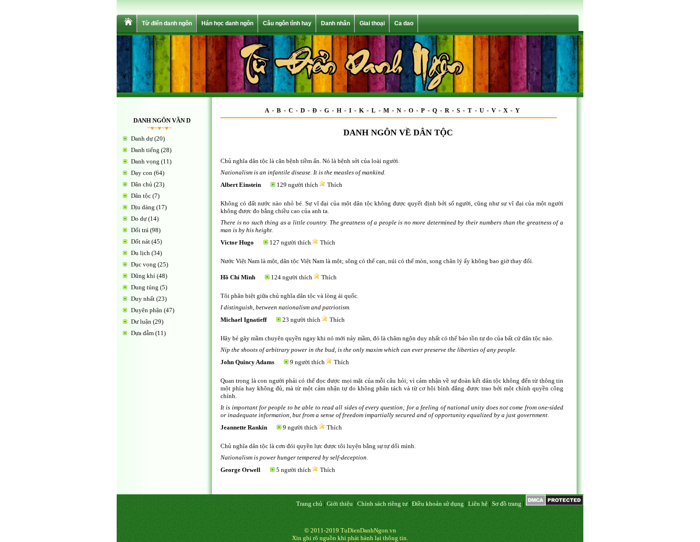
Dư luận (141, 321)
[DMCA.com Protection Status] (554, 503)
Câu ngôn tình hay (287, 23)
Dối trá (140, 230)
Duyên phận (146, 310)
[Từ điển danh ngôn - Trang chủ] (127, 23)
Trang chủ (309, 503)
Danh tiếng (145, 149)
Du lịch (140, 252)
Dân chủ (141, 184)
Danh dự (142, 138)
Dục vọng (143, 264)
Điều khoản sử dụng (438, 503)
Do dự (139, 218)
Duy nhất (143, 298)
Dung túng (145, 287)
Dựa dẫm (142, 333)
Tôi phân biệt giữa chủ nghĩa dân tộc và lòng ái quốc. (289, 295)
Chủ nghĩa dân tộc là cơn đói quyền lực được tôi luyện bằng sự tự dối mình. (318, 446)
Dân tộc (141, 195)
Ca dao (403, 23)
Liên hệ (478, 503)
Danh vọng (145, 161)
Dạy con (141, 172)
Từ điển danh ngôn (167, 23)
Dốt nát (140, 241)
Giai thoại (372, 23)
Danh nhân (335, 23)
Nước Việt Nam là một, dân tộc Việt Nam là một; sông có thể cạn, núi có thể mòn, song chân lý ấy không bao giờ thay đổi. (376, 261)
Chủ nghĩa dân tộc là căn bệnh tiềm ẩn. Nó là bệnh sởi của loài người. (310, 160)
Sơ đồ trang (506, 503)
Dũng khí (143, 275)
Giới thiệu (340, 503)
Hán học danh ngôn (227, 23)
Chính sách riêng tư (382, 503)
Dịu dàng (143, 207)
